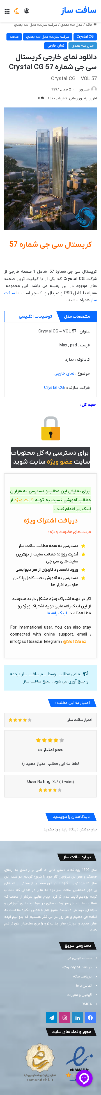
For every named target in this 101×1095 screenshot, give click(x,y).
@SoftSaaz (74, 641)
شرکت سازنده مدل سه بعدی (35, 24)
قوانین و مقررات (79, 995)
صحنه (14, 36)
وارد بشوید (52, 829)
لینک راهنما (57, 613)
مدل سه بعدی (71, 24)
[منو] (7, 13)
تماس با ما (84, 985)
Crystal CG (85, 36)
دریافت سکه (82, 976)
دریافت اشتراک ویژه (77, 967)
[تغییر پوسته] (17, 13)
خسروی (84, 89)
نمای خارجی (55, 45)
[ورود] (26, 13)
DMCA (87, 1004)
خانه (89, 24)
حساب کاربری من (79, 958)
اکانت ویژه (24, 500)
